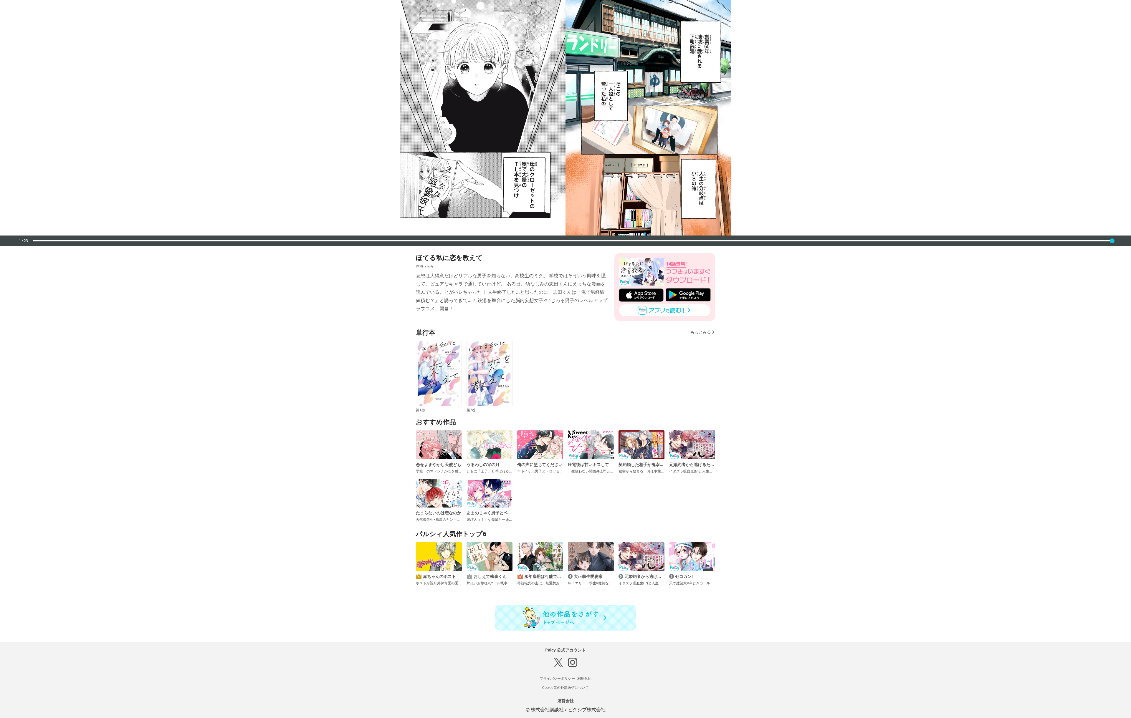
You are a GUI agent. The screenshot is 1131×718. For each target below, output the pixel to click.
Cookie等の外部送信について (565, 687)
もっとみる (700, 332)
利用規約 (584, 678)
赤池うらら (425, 266)
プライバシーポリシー (557, 678)
